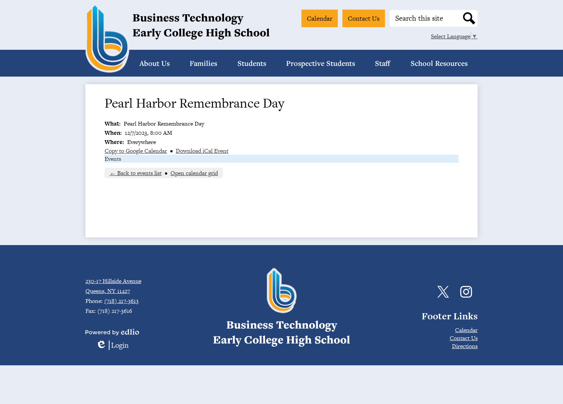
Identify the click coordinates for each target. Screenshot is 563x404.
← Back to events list (136, 173)
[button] (154, 63)
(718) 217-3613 (121, 301)
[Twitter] (443, 291)
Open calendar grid (194, 173)
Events (113, 159)
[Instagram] (466, 291)
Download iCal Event (202, 151)
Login (112, 345)
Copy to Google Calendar (136, 151)
